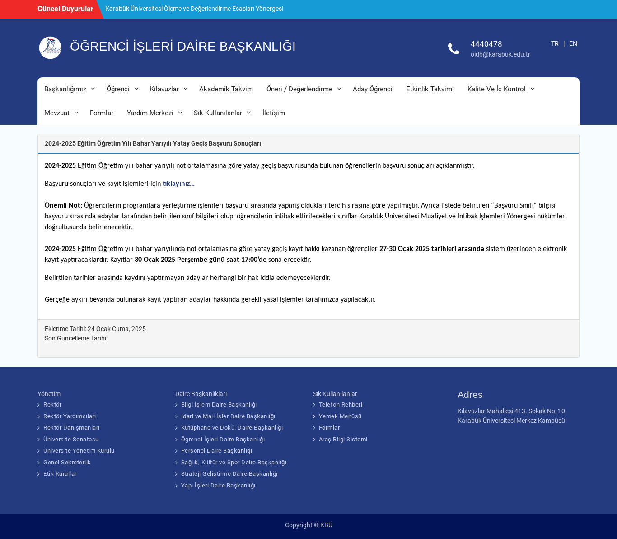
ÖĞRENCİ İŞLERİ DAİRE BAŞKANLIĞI (183, 46)
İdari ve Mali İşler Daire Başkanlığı (228, 416)
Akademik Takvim (226, 89)
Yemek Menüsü (340, 416)
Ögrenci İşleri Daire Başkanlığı (223, 439)
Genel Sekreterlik (67, 462)
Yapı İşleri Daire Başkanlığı (218, 485)
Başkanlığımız (65, 89)
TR (555, 43)
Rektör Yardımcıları (69, 416)
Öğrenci (118, 89)
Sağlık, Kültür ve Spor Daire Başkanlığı (234, 462)
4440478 (486, 43)
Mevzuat (57, 113)
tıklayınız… (179, 184)
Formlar (101, 113)
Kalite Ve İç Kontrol (496, 89)
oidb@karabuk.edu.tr (500, 54)
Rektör (52, 404)
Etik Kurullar (60, 473)
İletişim (273, 113)
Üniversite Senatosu (71, 439)
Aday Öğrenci (373, 89)
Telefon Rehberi (341, 404)
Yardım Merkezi (150, 113)
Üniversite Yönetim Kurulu (79, 450)
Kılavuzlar (164, 89)
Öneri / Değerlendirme (299, 89)
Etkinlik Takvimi (430, 89)
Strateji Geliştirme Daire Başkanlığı (229, 473)
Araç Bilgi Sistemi (343, 439)
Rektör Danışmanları (71, 427)
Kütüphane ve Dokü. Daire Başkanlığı (232, 427)
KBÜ (326, 525)
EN (573, 43)
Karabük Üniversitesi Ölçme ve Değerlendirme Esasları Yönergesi (194, 8)
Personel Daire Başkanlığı (216, 450)
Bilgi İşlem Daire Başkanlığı (219, 404)
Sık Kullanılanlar (218, 113)
